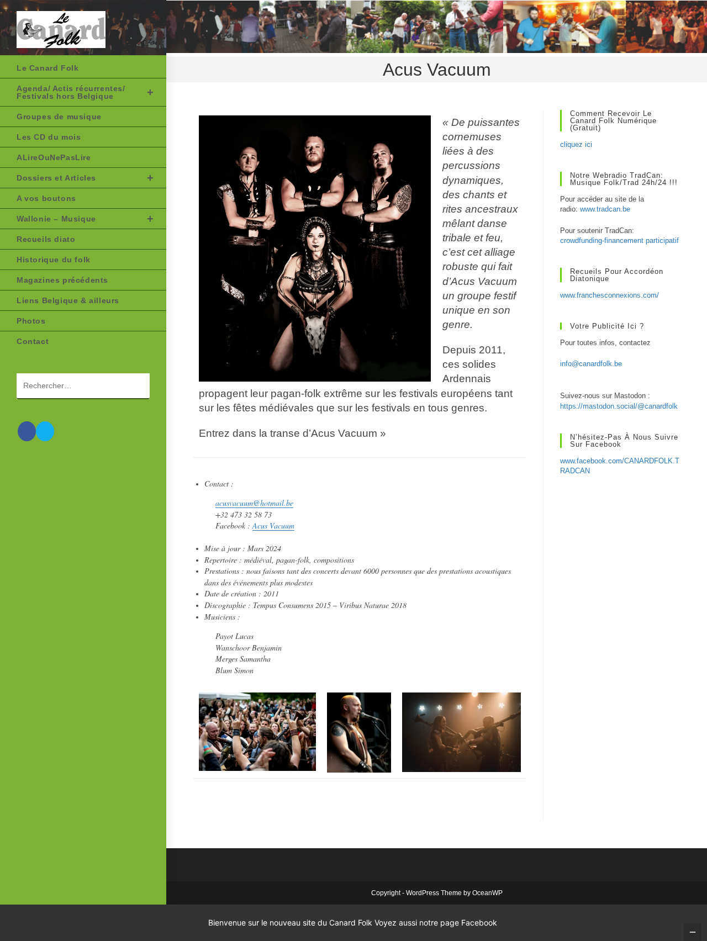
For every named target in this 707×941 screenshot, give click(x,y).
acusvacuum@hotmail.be (254, 503)
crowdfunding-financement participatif (619, 240)
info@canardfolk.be (591, 364)
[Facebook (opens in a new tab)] (27, 431)
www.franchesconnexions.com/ (609, 295)
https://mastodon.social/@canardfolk (619, 406)
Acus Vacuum (273, 525)
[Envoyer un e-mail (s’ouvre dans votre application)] (45, 431)
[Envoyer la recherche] (136, 386)
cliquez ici (576, 144)
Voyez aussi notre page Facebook (435, 922)
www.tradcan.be (605, 209)
